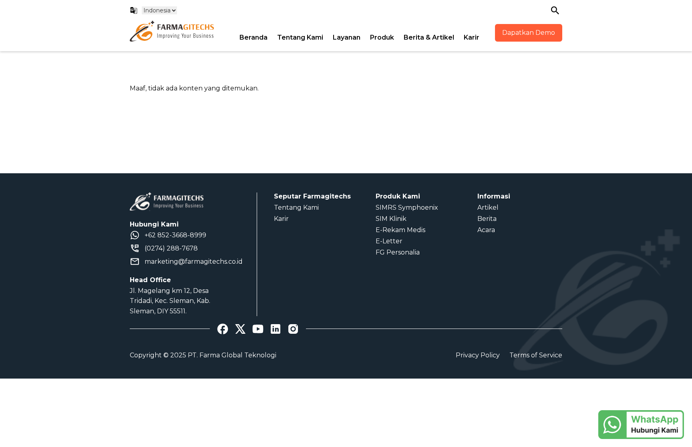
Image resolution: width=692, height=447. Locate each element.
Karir (471, 37)
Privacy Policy (478, 355)
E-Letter (389, 241)
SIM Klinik (391, 218)
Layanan (346, 37)
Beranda (253, 37)
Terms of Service (535, 355)
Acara (486, 230)
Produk (382, 37)
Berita (487, 218)
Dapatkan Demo (528, 32)
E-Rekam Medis (400, 230)
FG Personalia (398, 252)
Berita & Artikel (429, 37)
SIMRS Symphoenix (407, 207)
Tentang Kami (300, 37)
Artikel (488, 207)
